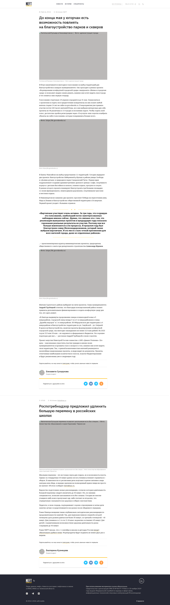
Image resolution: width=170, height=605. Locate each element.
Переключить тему (143, 4)
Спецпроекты (79, 4)
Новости (59, 4)
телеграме (65, 363)
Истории (68, 4)
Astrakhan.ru (61, 400)
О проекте (140, 601)
